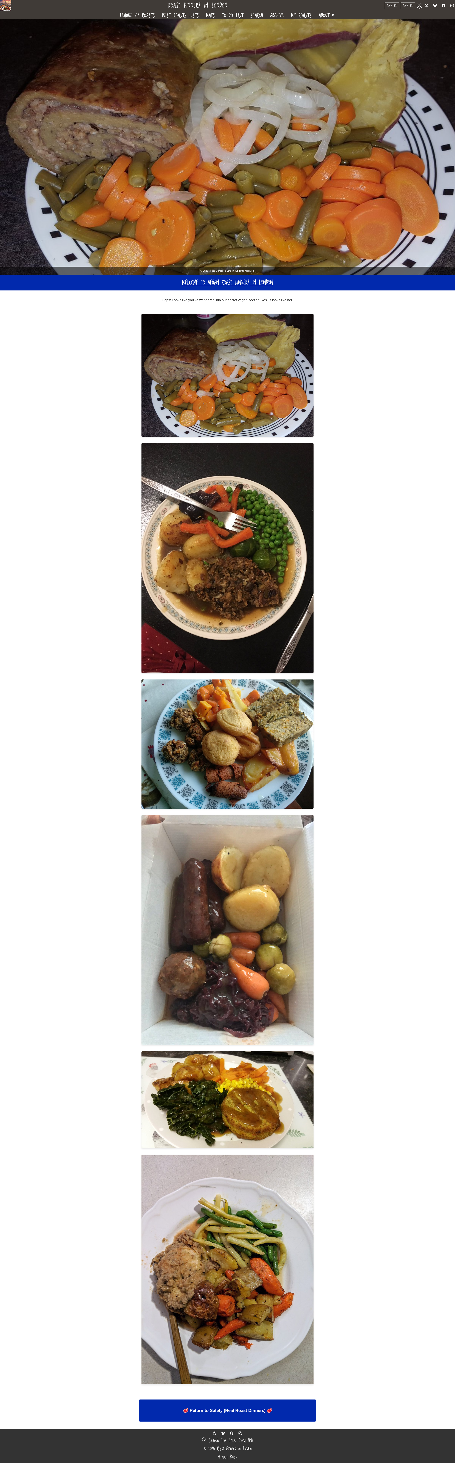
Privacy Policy (227, 1457)
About (327, 14)
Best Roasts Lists (180, 15)
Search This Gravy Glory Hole (229, 1440)
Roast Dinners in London (198, 6)
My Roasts (301, 15)
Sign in (392, 5)
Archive (277, 15)
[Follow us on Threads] (426, 6)
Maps (210, 15)
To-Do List (232, 15)
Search (256, 15)
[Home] (7, 5)
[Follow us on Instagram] (452, 6)
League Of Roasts (137, 15)
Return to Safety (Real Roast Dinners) (227, 1410)
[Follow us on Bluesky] (435, 6)
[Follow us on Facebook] (443, 6)
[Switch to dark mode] (419, 6)
